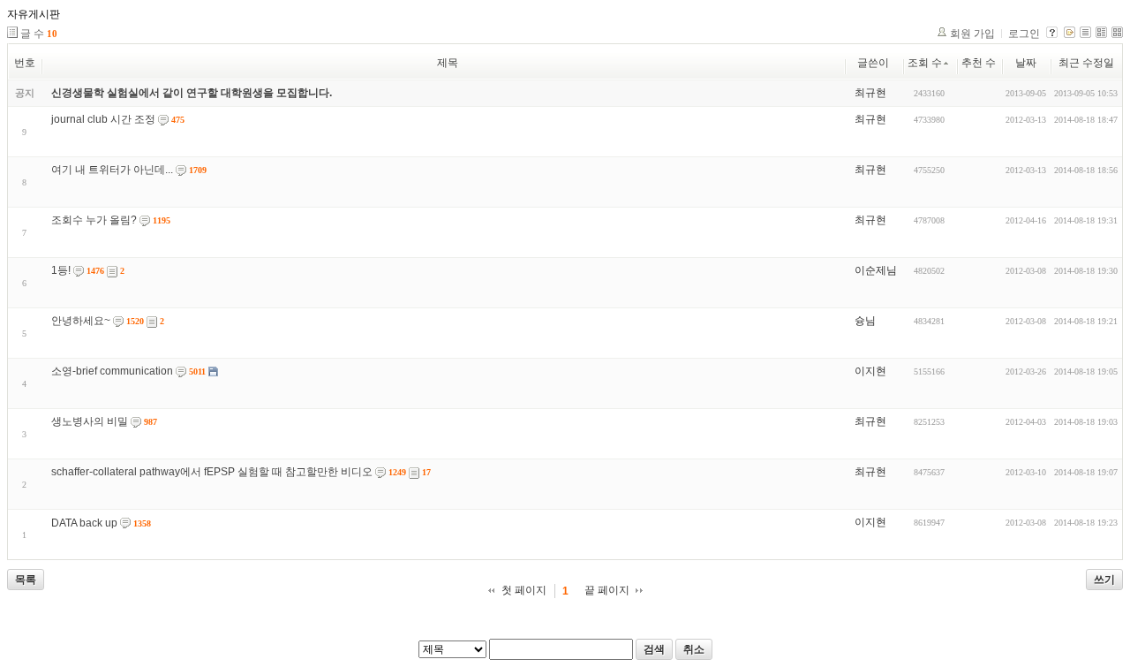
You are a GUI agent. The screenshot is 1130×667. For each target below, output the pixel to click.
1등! (61, 270)
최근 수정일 (1086, 63)
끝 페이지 (606, 590)
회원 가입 (972, 33)
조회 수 (925, 63)
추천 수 (978, 63)
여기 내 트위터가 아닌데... (112, 169)
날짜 (1025, 63)
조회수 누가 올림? (94, 220)
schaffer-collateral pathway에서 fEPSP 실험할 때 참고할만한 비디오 (212, 472)
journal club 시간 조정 (103, 119)
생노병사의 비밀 (89, 421)
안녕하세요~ (80, 321)
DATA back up (84, 523)
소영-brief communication (112, 371)
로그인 (1024, 33)
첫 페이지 (523, 590)
